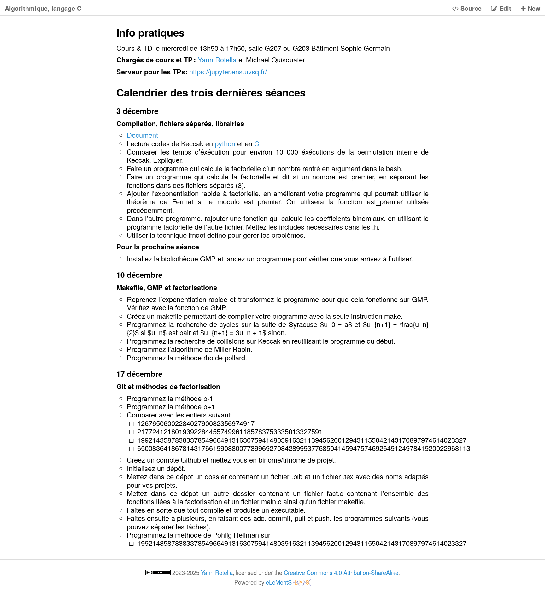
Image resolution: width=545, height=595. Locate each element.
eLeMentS (279, 582)
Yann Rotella (217, 59)
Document (142, 135)
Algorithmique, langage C (43, 8)
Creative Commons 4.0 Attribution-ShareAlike (341, 572)
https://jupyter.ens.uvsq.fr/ (228, 71)
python (225, 143)
